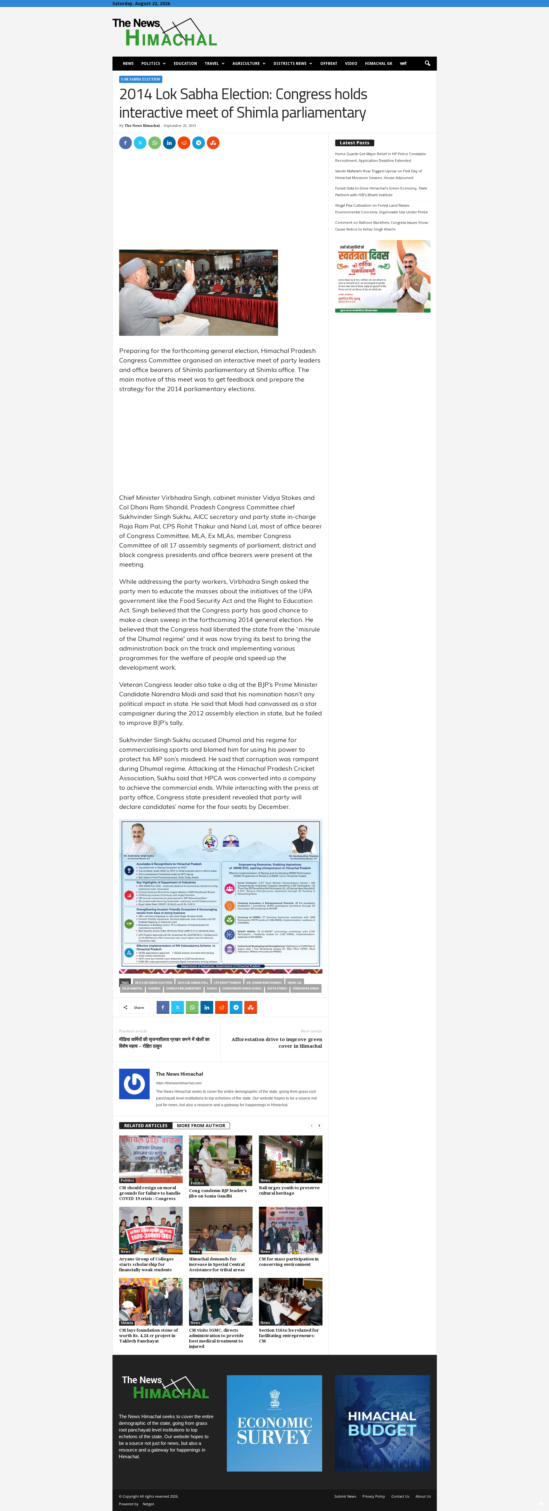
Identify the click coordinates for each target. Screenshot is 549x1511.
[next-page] (319, 1125)
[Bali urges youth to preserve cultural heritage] (290, 1159)
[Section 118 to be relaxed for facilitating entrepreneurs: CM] (290, 1302)
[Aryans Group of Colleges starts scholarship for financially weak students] (151, 1230)
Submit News (345, 1496)
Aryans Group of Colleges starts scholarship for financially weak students (146, 1264)
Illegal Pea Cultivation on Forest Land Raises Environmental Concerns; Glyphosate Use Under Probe (381, 208)
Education (185, 63)
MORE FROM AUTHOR (201, 1125)
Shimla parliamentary (183, 988)
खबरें (403, 63)
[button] (427, 64)
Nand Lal (295, 983)
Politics (150, 63)
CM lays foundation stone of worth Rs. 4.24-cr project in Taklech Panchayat (148, 1335)
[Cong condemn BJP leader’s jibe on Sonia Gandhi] (221, 1160)
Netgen (148, 1503)
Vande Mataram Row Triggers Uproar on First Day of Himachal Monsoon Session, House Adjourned (378, 174)
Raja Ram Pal (132, 988)
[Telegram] (198, 142)
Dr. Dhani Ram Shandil (264, 983)
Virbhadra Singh (306, 988)
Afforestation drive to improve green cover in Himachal (277, 1043)
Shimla (127, 1323)
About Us (423, 1496)
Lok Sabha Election (140, 79)
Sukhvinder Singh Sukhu (242, 988)
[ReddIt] (184, 142)
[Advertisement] (220, 202)
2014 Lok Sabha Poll (193, 983)
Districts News (290, 63)
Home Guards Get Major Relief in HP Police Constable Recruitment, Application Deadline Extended (380, 157)
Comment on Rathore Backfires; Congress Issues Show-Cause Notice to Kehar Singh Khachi (382, 225)
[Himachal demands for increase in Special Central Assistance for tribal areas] (221, 1230)
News (128, 63)
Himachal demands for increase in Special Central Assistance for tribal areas (217, 1264)
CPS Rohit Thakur (227, 983)
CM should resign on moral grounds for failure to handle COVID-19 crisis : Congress (149, 1193)
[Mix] (213, 142)
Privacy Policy (374, 1496)
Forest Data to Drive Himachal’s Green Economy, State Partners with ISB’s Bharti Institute (381, 191)
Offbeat (328, 63)
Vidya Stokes (277, 988)
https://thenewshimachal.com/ (179, 1083)
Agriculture (246, 63)
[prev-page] (311, 1125)
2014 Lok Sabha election (153, 983)
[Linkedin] (169, 142)
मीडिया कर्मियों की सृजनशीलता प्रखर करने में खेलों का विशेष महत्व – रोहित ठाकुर (164, 1043)
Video (351, 63)
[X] (140, 142)
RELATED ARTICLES (145, 1125)
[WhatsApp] (154, 142)
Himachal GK (378, 63)
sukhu (212, 988)
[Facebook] (125, 142)
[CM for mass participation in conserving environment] (290, 1230)
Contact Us (400, 1496)
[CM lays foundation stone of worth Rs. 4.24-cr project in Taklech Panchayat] (151, 1302)
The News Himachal (142, 126)
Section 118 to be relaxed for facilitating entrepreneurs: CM (289, 1335)
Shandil (154, 988)
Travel (212, 63)
